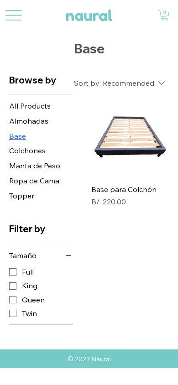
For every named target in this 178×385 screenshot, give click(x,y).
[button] (164, 15)
